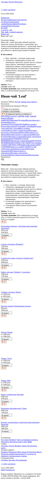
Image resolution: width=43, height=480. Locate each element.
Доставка (4, 2)
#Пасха (23, 132)
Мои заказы (22, 452)
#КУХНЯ (4, 116)
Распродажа (5, 20)
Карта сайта (22, 442)
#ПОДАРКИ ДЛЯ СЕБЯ (20, 143)
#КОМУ (6, 120)
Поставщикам (21, 460)
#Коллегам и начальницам (21, 141)
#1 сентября (28, 126)
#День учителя (13, 128)
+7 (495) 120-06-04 (8, 10)
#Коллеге (29, 120)
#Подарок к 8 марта (15, 137)
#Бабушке (13, 120)
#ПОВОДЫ (20, 124)
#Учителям (20, 126)
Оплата (11, 2)
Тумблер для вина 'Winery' (11, 292)
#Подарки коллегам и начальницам (19, 131)
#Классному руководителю (18, 130)
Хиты (6, 22)
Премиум (10, 24)
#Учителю (12, 124)
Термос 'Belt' (6, 381)
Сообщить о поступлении (10, 111)
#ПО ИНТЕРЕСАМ (12, 145)
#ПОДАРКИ (14, 139)
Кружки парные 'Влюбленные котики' (16, 306)
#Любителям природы (28, 145)
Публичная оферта (34, 452)
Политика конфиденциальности (13, 454)
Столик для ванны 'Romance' (12, 244)
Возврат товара (21, 446)
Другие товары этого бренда (26, 102)
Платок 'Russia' (7, 332)
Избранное (12, 452)
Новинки (13, 20)
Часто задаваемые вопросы (27, 440)
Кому (16, 24)
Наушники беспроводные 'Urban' (14, 408)
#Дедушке (21, 120)
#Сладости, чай (14, 116)
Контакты (18, 2)
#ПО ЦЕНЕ (25, 147)
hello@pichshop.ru (8, 470)
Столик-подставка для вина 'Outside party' (17, 258)
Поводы (10, 26)
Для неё (20, 20)
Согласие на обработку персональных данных (18, 455)
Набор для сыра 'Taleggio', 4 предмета (15, 272)
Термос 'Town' (6, 358)
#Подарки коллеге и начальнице (19, 135)
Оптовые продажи (8, 460)
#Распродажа (33, 155)
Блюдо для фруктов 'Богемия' (12, 394)
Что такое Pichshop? (8, 440)
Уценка (16, 26)
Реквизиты (5, 442)
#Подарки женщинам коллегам (14, 149)
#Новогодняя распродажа (18, 155)
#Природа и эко (15, 147)
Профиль (4, 452)
